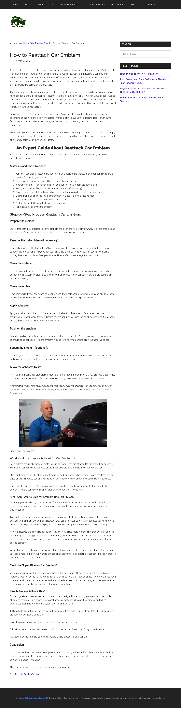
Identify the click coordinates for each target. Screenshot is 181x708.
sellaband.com (72, 698)
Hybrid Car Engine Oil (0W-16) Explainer (139, 73)
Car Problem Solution (30, 674)
